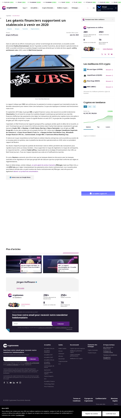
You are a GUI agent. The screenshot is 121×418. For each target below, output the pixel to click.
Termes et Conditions (110, 355)
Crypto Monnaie (47, 8)
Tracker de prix (92, 352)
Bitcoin (60, 351)
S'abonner (60, 324)
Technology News (49, 384)
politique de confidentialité (45, 327)
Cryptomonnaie (62, 361)
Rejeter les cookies (91, 414)
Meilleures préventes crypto (76, 351)
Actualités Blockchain (47, 363)
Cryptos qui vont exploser (77, 348)
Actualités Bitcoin (49, 348)
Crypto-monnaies (93, 350)
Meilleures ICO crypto (76, 358)
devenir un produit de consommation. (25, 171)
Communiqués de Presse (49, 366)
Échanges (75, 8)
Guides (60, 345)
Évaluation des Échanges (92, 345)
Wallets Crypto (62, 8)
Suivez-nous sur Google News (20, 177)
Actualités (34, 8)
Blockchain (61, 359)
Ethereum (61, 353)
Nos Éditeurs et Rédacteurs (108, 348)
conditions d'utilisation (61, 327)
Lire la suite (20, 288)
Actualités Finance (49, 381)
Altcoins (60, 356)
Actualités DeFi (48, 357)
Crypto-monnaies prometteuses (75, 355)
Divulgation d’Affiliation (107, 358)
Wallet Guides (62, 348)
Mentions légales (114, 400)
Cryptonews (8, 15)
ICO (45, 379)
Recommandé (74, 345)
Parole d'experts (48, 376)
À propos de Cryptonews (88, 400)
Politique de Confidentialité (108, 351)
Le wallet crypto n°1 (100, 194)
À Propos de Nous (109, 345)
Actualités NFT (48, 355)
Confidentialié (20, 415)
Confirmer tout (111, 414)
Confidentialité (100, 398)
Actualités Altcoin (16, 15)
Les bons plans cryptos (48, 373)
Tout (24, 8)
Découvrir (109, 69)
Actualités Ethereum (47, 351)
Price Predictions (49, 386)
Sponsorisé (47, 370)
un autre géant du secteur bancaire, (43, 165)
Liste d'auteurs (108, 49)
